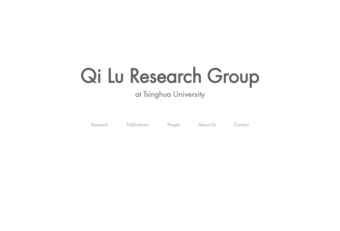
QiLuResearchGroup (170, 76)
